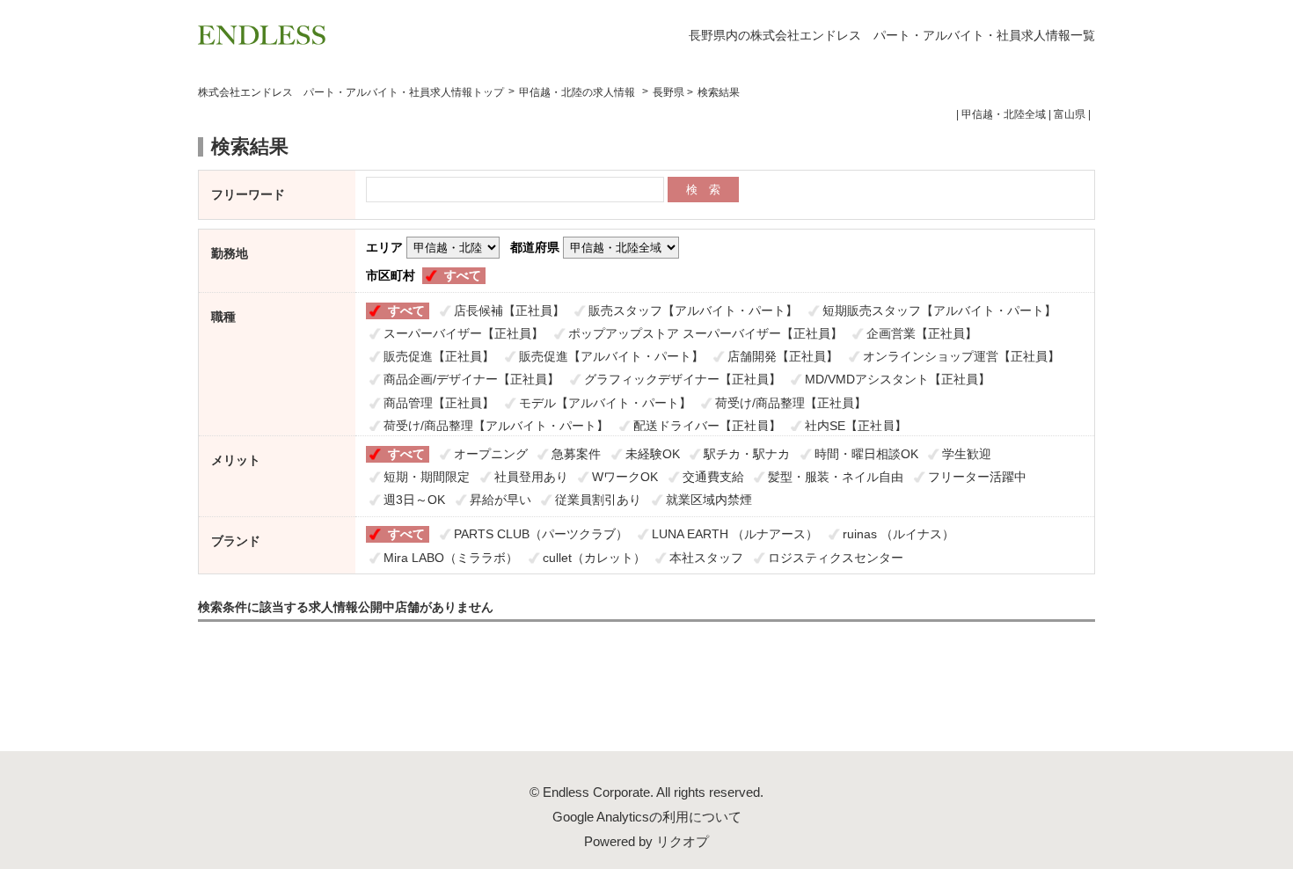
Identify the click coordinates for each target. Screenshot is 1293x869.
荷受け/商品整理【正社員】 (790, 403)
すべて (462, 275)
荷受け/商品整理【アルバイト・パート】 (496, 426)
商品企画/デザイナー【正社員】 (471, 379)
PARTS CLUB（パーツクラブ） (541, 534)
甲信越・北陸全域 (1003, 114)
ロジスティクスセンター (835, 558)
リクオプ (682, 841)
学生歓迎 (966, 454)
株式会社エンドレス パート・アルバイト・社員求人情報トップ (351, 92)
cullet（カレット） (594, 558)
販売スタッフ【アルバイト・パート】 (693, 310)
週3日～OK (414, 500)
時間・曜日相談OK (866, 454)
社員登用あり (531, 477)
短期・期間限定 (427, 477)
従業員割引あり (598, 500)
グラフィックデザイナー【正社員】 (682, 379)
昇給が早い (500, 500)
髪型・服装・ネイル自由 (835, 477)
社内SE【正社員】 (856, 426)
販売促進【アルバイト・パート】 (611, 356)
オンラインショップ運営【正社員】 (961, 356)
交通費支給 (713, 477)
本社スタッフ (706, 558)
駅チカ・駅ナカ (747, 454)
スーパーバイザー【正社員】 (464, 333)
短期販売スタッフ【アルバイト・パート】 (939, 310)
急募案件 (576, 454)
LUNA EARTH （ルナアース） (735, 534)
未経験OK (652, 454)
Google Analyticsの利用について (646, 816)
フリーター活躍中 (977, 477)
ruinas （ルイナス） (898, 534)
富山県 (1069, 114)
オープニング (491, 454)
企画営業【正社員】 (921, 333)
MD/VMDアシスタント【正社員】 (897, 379)
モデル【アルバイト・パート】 (605, 403)
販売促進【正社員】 (439, 356)
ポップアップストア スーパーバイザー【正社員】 (705, 333)
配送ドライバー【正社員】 (707, 426)
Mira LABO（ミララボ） (451, 558)
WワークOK (625, 477)
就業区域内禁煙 (709, 500)
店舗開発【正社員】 (782, 356)
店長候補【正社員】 (509, 310)
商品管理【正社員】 (439, 403)
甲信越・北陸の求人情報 (578, 92)
